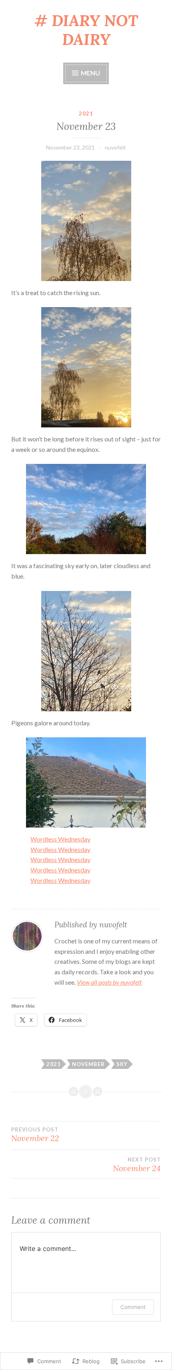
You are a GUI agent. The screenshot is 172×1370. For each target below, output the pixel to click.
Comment (133, 1306)
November (88, 1064)
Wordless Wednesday (60, 839)
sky (122, 1064)
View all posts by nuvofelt (109, 982)
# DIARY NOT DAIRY (86, 29)
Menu (90, 73)
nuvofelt (115, 147)
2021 (86, 113)
